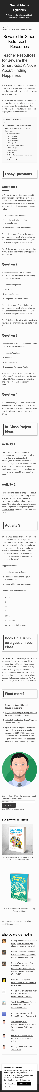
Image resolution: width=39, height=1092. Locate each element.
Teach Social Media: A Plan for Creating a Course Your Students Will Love (23, 1005)
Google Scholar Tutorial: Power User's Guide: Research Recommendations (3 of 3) (24, 993)
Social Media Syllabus (19, 7)
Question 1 (15, 136)
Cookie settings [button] (10, 1084)
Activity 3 (12, 152)
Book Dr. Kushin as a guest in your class (21, 156)
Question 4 (15, 143)
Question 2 (15, 138)
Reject (28, 1084)
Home (4, 27)
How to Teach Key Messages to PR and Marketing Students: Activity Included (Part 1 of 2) (23, 954)
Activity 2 (14, 150)
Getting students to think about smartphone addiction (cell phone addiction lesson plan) (24, 943)
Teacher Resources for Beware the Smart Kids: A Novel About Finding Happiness (18, 128)
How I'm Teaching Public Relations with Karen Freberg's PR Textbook (23, 982)
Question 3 (15, 140)
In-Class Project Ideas (16, 145)
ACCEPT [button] (21, 1084)
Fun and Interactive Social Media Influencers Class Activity (22, 1038)
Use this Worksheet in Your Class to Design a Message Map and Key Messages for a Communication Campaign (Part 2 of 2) (23, 968)
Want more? (13, 160)
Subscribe (9, 805)
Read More (8, 1087)
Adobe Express (8, 509)
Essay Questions (14, 133)
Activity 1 (14, 148)
